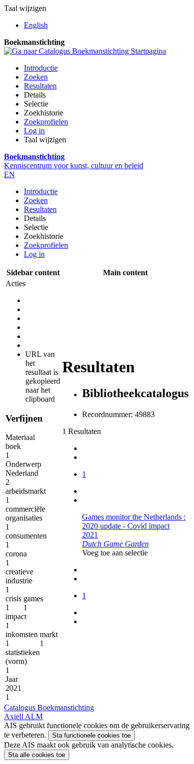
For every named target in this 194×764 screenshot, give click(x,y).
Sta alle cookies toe (36, 755)
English (36, 25)
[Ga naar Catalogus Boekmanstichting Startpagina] (85, 51)
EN (9, 174)
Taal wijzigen (45, 139)
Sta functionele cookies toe (91, 735)
